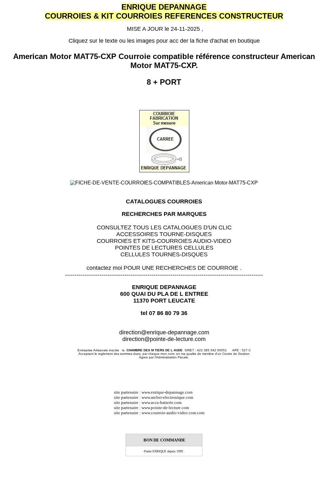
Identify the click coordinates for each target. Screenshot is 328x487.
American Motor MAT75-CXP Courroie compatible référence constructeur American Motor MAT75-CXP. (164, 61)
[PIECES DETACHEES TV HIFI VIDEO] (141, 392)
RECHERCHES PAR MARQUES (164, 214)
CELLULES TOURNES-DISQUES (164, 254)
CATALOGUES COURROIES (164, 201)
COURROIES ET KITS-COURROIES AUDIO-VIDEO (164, 241)
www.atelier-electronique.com (167, 397)
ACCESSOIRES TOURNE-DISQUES (164, 234)
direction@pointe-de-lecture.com (164, 339)
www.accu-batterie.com (162, 402)
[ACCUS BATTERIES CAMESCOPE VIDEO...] (141, 402)
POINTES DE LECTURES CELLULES (164, 247)
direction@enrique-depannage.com (164, 332)
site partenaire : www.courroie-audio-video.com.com (159, 412)
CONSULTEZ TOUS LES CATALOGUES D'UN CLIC (164, 227)
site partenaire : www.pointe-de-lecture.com (152, 407)
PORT (170, 82)
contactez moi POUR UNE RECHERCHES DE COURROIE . (164, 268)
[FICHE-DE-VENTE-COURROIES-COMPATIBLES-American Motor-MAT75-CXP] (164, 101)
